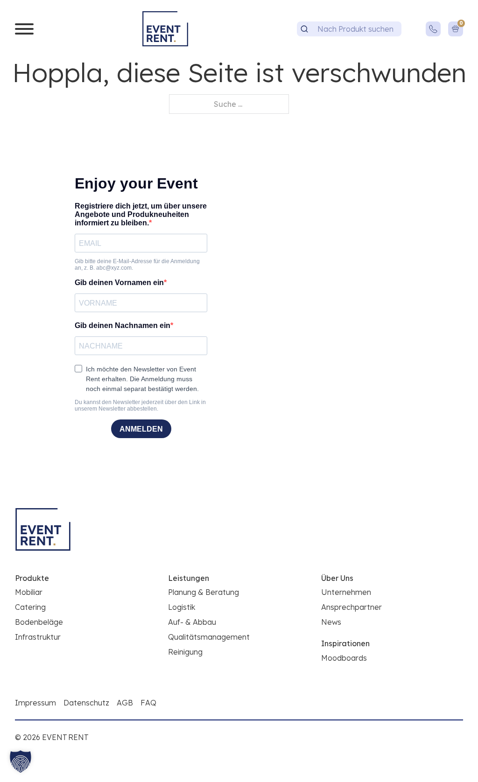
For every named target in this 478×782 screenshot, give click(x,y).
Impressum (35, 702)
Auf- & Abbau (192, 622)
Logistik (181, 607)
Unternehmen (346, 592)
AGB (125, 702)
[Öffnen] (24, 29)
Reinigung (185, 651)
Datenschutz (86, 702)
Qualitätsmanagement (209, 637)
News (331, 622)
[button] (20, 761)
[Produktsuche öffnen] (304, 28)
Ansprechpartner (351, 607)
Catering (30, 607)
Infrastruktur (38, 637)
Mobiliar (28, 592)
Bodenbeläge (39, 622)
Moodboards (344, 658)
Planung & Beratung (203, 592)
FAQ (148, 702)
